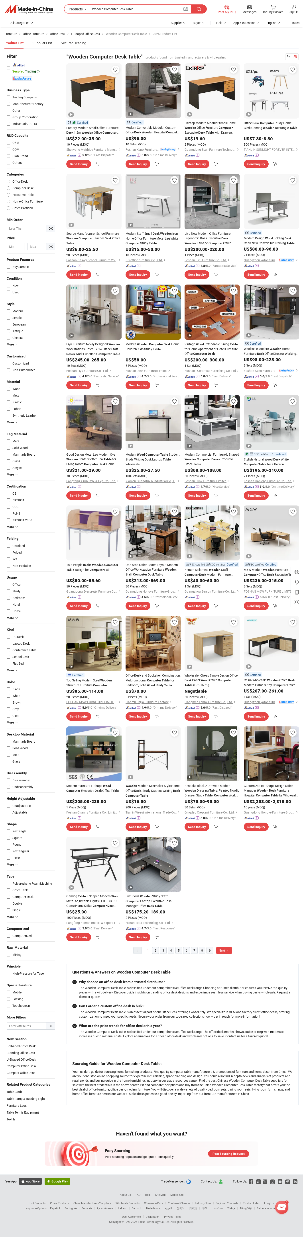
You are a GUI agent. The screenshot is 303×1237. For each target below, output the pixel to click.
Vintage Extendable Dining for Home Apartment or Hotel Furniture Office (211, 349)
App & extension (244, 23)
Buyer (197, 23)
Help (219, 23)
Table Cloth (14, 1092)
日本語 (193, 1208)
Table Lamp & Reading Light (26, 1099)
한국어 (181, 1208)
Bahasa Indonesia (267, 1208)
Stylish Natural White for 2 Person (266, 461)
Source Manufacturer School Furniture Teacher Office (93, 238)
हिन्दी (204, 1208)
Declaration (152, 1216)
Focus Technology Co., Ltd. (154, 1221)
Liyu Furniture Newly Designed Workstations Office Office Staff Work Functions (93, 349)
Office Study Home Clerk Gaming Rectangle (270, 125)
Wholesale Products (128, 1203)
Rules (295, 23)
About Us (125, 1194)
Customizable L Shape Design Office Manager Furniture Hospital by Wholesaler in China (271, 791)
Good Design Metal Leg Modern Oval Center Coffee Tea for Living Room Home (91, 459)
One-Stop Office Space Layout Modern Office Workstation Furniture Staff (152, 569)
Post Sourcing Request (228, 1153)
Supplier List (42, 43)
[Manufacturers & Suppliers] (28, 9)
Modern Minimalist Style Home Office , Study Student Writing (153, 790)
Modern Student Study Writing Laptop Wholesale (153, 459)
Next (222, 950)
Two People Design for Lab (92, 567)
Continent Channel (179, 1203)
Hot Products (37, 1203)
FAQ (138, 1194)
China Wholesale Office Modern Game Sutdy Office (269, 682)
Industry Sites (203, 1203)
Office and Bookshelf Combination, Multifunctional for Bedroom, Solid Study (153, 680)
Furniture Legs (17, 1105)
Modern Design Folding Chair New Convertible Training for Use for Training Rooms (269, 241)
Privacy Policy (172, 1216)
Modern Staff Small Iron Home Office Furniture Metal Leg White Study (152, 238)
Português (71, 1208)
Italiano (122, 1208)
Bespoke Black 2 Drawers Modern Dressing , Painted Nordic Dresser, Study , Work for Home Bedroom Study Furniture (212, 791)
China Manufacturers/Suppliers (92, 1203)
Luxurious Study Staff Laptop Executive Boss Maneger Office (148, 901)
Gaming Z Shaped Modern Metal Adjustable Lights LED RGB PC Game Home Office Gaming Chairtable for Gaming (92, 901)
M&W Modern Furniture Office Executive (270, 572)
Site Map (160, 1194)
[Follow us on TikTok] (258, 1181)
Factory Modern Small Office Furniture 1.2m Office (92, 130)
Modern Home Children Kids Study (152, 346)
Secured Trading (73, 43)
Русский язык (105, 1208)
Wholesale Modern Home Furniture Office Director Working (270, 351)
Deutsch (137, 1208)
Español (55, 1208)
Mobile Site (176, 1194)
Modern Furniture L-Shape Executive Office (92, 788)
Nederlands (153, 1208)
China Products (59, 1203)
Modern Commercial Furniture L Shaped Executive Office (212, 459)
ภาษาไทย (217, 1208)
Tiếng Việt (246, 1208)
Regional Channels (227, 1203)
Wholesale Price (153, 1203)
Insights (269, 1203)
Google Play (57, 1181)
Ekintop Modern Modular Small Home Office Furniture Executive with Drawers (210, 128)
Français (87, 1208)
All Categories (19, 23)
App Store (30, 1181)
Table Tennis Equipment (23, 1112)
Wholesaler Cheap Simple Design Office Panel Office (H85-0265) (211, 680)
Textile (11, 1119)
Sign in (294, 12)
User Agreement (131, 1216)
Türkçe (231, 1208)
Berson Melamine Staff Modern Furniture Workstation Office (208, 572)
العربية (168, 1208)
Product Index (251, 1203)
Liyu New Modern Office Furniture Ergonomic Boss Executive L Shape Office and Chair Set (208, 238)
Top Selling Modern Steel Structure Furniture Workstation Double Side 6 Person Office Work (93, 683)
